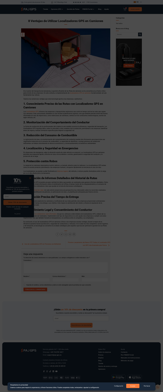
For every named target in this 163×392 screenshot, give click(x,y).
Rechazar (147, 386)
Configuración (118, 386)
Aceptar (132, 386)
